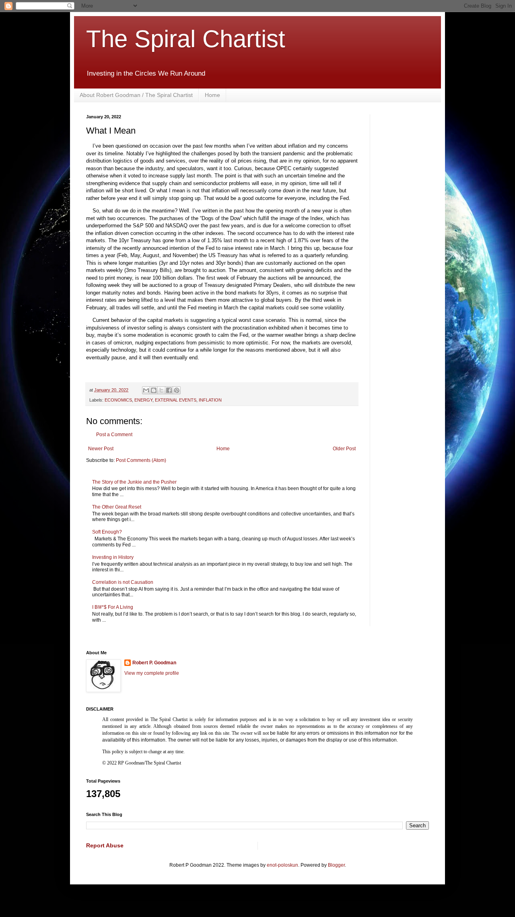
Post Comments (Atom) (141, 460)
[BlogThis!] (154, 390)
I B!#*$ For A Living (112, 607)
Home (212, 95)
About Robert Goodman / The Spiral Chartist (136, 95)
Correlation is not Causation (122, 582)
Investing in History (113, 557)
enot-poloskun (282, 865)
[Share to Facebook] (169, 390)
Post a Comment (114, 434)
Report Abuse (105, 845)
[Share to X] (161, 390)
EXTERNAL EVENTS (175, 400)
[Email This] (146, 390)
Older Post (344, 448)
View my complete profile (151, 673)
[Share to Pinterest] (177, 390)
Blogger (336, 865)
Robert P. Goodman (154, 663)
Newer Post (100, 448)
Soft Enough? (107, 532)
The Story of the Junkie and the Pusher (134, 482)
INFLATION (210, 400)
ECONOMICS (118, 400)
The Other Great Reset (116, 507)
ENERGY (143, 400)
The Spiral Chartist (185, 38)
